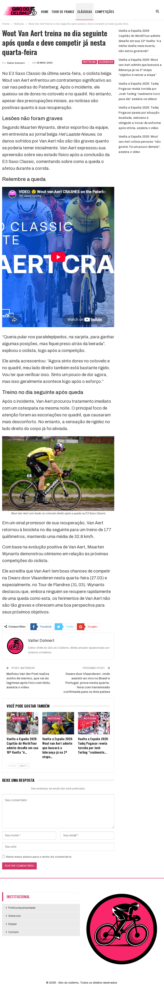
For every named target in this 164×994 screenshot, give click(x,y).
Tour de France (62, 11)
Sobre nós (14, 915)
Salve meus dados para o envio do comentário (39, 856)
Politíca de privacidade (21, 907)
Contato (13, 932)
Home (44, 11)
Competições (104, 11)
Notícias (89, 62)
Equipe (12, 924)
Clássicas (84, 11)
